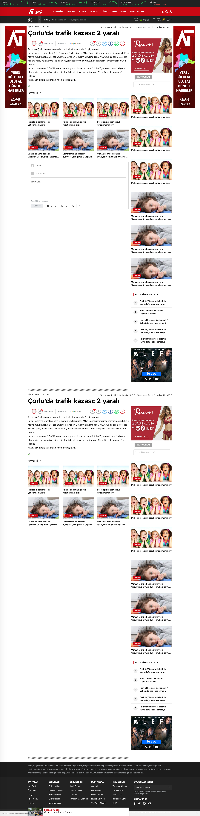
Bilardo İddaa (54, 799)
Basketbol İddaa (55, 790)
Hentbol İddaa (55, 795)
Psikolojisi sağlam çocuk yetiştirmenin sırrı (69, 20)
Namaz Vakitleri (98, 799)
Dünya (105, 11)
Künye (30, 795)
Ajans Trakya (33, 27)
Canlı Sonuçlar (76, 790)
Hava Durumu (97, 790)
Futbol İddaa (54, 786)
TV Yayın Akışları (98, 803)
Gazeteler (95, 786)
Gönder (37, 206)
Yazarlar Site (118, 790)
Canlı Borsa (75, 786)
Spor (114, 11)
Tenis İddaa (117, 795)
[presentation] (36, 19)
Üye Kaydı (32, 790)
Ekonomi (94, 11)
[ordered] (62, 206)
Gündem (71, 11)
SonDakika (58, 11)
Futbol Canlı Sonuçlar (79, 799)
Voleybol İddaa (55, 803)
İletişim (31, 803)
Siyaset (82, 11)
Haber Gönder (97, 795)
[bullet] (66, 206)
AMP (115, 803)
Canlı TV (73, 795)
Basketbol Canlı (119, 799)
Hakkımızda (33, 799)
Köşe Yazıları (137, 11)
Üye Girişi (32, 786)
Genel (124, 11)
